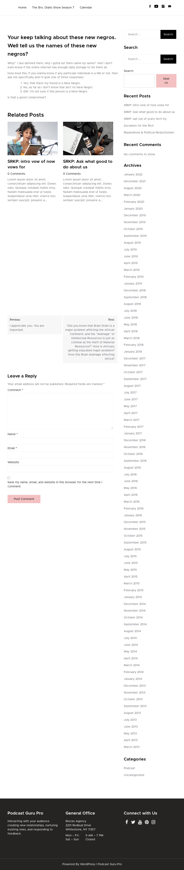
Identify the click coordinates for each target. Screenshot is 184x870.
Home (22, 7)
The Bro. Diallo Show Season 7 (53, 7)
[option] (33, 163)
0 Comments (16, 173)
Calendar (86, 7)
